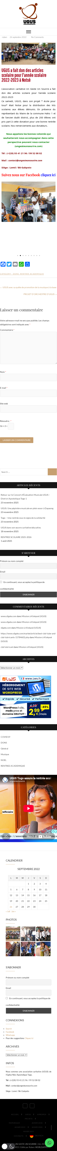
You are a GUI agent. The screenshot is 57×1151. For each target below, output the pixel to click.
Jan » (13, 911)
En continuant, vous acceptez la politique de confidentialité (22, 585)
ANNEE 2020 (37, 1127)
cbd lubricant (7, 647)
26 (11, 907)
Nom (3, 372)
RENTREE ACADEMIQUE (32, 274)
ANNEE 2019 (20, 1127)
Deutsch (39, 1135)
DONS (16, 274)
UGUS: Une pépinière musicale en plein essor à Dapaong (27, 508)
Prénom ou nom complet (11, 561)
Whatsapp (10, 1035)
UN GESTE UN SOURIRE (26, 1144)
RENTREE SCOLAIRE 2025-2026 (16, 537)
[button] (5, 217)
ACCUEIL (15, 1114)
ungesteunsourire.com (29, 146)
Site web (4, 403)
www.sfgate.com (8, 616)
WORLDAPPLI (41, 1147)
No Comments (37, 37)
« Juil (8, 911)
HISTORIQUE (14, 1123)
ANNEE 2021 (28, 1131)
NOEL (3, 760)
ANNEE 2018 (37, 1123)
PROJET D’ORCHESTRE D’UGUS (40, 294)
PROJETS (28, 1119)
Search (9, 1028)
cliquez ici (48, 174)
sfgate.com (6, 627)
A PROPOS (41, 1114)
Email (2, 571)
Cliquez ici (29, 1038)
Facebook (10, 1032)
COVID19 (5, 737)
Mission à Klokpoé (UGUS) (34, 616)
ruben (4, 37)
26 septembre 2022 (18, 37)
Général (4, 748)
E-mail (3, 387)
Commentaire (7, 330)
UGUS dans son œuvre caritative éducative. (21, 527)
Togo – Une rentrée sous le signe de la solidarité (23, 518)
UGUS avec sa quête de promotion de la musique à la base (28, 287)
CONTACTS (18, 1136)
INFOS (28, 1114)
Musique (5, 754)
